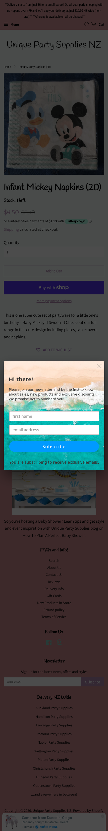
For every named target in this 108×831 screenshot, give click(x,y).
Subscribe (54, 446)
